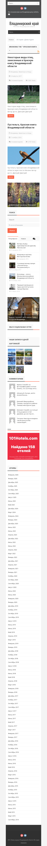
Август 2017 (12, 711)
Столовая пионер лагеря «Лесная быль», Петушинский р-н (26, 265)
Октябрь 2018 (13, 658)
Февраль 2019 (13, 643)
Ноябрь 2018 (12, 655)
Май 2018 (11, 677)
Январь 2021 (12, 572)
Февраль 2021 (13, 568)
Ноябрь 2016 (12, 745)
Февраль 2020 (13, 598)
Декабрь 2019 (13, 606)
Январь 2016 (12, 782)
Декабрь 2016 (13, 741)
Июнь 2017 (12, 718)
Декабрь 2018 (13, 651)
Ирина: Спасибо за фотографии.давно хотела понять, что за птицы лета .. (27, 386)
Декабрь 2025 (13, 482)
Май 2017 (11, 722)
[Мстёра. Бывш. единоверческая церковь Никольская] (12, 246)
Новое (23, 239)
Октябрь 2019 (13, 613)
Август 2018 (12, 666)
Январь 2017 (12, 737)
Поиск (12, 230)
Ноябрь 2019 (12, 610)
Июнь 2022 (12, 546)
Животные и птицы (25, 72)
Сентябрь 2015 (13, 797)
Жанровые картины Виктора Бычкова (24, 256)
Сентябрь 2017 (13, 707)
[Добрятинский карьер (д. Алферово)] (23, 195)
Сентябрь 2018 (13, 662)
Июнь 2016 (12, 763)
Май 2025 (11, 505)
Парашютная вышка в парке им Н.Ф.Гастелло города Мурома (25, 287)
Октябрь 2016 (13, 748)
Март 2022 (12, 553)
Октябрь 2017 (13, 703)
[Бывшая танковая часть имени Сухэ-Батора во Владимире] (23, 309)
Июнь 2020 (12, 595)
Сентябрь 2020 (13, 583)
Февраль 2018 (13, 688)
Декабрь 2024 (13, 509)
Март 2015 (12, 816)
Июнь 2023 (12, 531)
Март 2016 (12, 775)
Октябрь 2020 (13, 580)
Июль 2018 (12, 670)
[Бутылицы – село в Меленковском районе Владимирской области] (12, 276)
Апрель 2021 (12, 565)
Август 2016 (12, 756)
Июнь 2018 (12, 673)
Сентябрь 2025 (13, 494)
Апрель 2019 (12, 636)
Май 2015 (11, 812)
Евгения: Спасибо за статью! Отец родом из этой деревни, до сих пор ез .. (27, 412)
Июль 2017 (12, 715)
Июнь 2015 (12, 808)
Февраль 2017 (13, 733)
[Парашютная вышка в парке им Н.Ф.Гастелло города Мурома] (12, 287)
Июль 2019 (12, 625)
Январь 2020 (12, 602)
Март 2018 (12, 685)
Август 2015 (12, 801)
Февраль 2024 (13, 516)
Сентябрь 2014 (13, 820)
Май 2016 (11, 767)
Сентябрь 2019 (13, 617)
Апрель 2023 (12, 535)
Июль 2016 (12, 760)
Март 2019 (12, 640)
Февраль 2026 (13, 475)
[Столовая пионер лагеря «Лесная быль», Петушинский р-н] (12, 265)
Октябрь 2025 (13, 490)
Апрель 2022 (12, 550)
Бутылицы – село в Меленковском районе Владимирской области (25, 276)
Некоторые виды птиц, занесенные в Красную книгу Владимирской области (21, 62)
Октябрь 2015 (13, 793)
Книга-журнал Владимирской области (22, 840)
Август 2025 (12, 497)
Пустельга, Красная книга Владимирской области (22, 126)
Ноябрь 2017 (12, 700)
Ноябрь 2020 (12, 576)
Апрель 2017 (12, 726)
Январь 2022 (12, 557)
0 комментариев (16, 80)
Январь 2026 (12, 479)
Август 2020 (12, 587)
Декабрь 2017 (13, 696)
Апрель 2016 (12, 771)
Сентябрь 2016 (13, 752)
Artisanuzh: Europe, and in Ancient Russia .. (26, 394)
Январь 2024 (12, 520)
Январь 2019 (12, 647)
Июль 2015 (12, 805)
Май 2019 (11, 632)
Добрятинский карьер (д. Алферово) (22, 205)
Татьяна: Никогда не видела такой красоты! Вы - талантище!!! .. (27, 420)
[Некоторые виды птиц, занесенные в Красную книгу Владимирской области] (23, 94)
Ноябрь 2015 (12, 790)
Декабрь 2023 (13, 524)
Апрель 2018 (12, 681)
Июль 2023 (12, 527)
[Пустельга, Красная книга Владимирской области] (23, 156)
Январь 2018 (12, 692)
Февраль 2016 (13, 778)
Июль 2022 (12, 542)
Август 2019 (12, 621)
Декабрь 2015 (13, 786)
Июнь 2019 (12, 628)
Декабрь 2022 (13, 538)
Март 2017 (12, 730)
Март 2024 (12, 512)
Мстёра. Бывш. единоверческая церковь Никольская (26, 246)
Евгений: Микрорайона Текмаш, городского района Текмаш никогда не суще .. (27, 403)
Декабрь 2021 (13, 561)
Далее (11, 116)
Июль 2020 (12, 591)
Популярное (12, 239)
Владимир (14, 72)
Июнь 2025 (12, 501)
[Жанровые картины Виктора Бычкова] (12, 256)
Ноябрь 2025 (12, 486)
